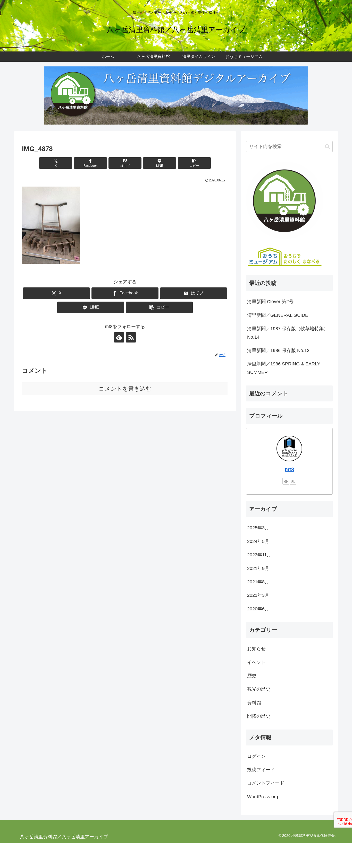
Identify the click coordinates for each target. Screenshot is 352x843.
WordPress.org (262, 796)
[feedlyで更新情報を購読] (119, 337)
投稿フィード (261, 769)
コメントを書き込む (125, 388)
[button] (194, 163)
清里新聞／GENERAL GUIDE (277, 315)
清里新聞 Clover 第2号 (270, 301)
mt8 (289, 469)
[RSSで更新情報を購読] (131, 337)
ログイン (256, 756)
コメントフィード (265, 783)
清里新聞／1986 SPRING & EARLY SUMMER (283, 368)
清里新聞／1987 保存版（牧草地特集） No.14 (287, 332)
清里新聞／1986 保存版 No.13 (278, 350)
